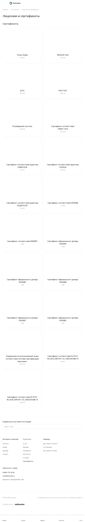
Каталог (6, 444)
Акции (5, 447)
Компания (27, 439)
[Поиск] (58, 3)
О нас (25, 444)
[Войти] (64, 3)
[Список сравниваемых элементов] (70, 3)
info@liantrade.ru (9, 476)
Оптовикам (47, 447)
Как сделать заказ (50, 451)
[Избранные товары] (75, 3)
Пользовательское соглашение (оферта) (68, 498)
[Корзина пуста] (81, 3)
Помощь (46, 439)
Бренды (5, 451)
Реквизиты (27, 451)
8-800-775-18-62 (9, 472)
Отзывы (26, 458)
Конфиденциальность (45, 498)
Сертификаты (28, 461)
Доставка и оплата (50, 444)
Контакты (26, 454)
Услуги (5, 454)
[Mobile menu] (3, 3)
